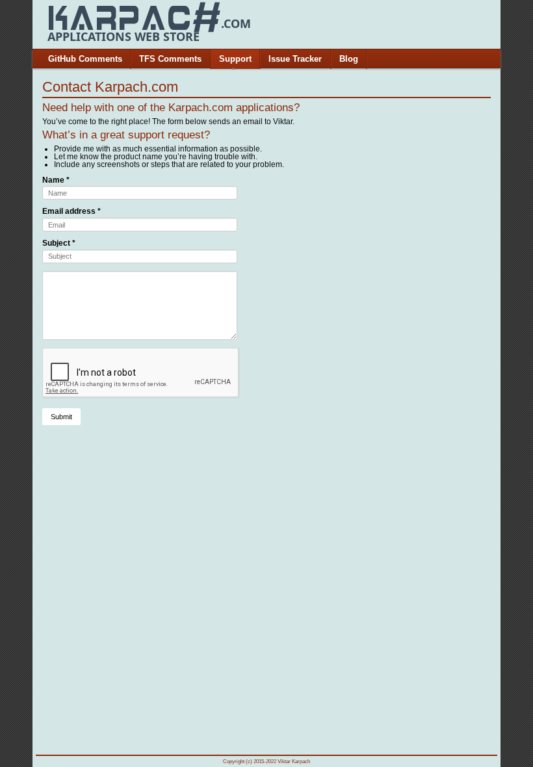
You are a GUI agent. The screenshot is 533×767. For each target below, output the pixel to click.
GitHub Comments (85, 59)
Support (235, 59)
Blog (348, 59)
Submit (61, 417)
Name (56, 180)
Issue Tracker (295, 59)
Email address (71, 211)
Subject (58, 243)
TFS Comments (170, 59)
